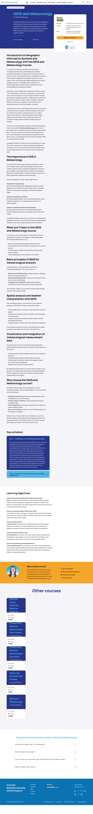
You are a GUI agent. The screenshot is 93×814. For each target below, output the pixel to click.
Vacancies (33, 784)
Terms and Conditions (48, 801)
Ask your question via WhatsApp (71, 571)
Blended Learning (41, 2)
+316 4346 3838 (69, 568)
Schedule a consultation (68, 575)
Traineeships (51, 2)
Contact (33, 791)
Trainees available (61, 2)
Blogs (32, 789)
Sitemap (33, 793)
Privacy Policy (58, 801)
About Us (70, 2)
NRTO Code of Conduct (69, 801)
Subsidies (33, 786)
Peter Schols (20, 39)
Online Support (15, 790)
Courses (33, 2)
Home (27, 2)
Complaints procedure (81, 801)
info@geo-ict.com (78, 787)
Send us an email (67, 578)
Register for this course (70, 37)
